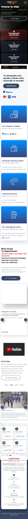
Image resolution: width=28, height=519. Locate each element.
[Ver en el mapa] (16, 442)
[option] (14, 294)
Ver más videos (13, 378)
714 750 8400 (15, 486)
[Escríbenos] (14, 475)
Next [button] (25, 319)
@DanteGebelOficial (8, 450)
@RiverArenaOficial (20, 436)
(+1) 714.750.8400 (19, 202)
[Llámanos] (14, 482)
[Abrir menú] (25, 2)
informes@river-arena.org (14, 479)
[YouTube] (3, 442)
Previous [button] (2, 319)
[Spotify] (3, 429)
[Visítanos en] (14, 491)
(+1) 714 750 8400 (15, 488)
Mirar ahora (15, 18)
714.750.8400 (11, 200)
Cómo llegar (12, 278)
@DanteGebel (7, 436)
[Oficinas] (14, 500)
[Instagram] (16, 429)
